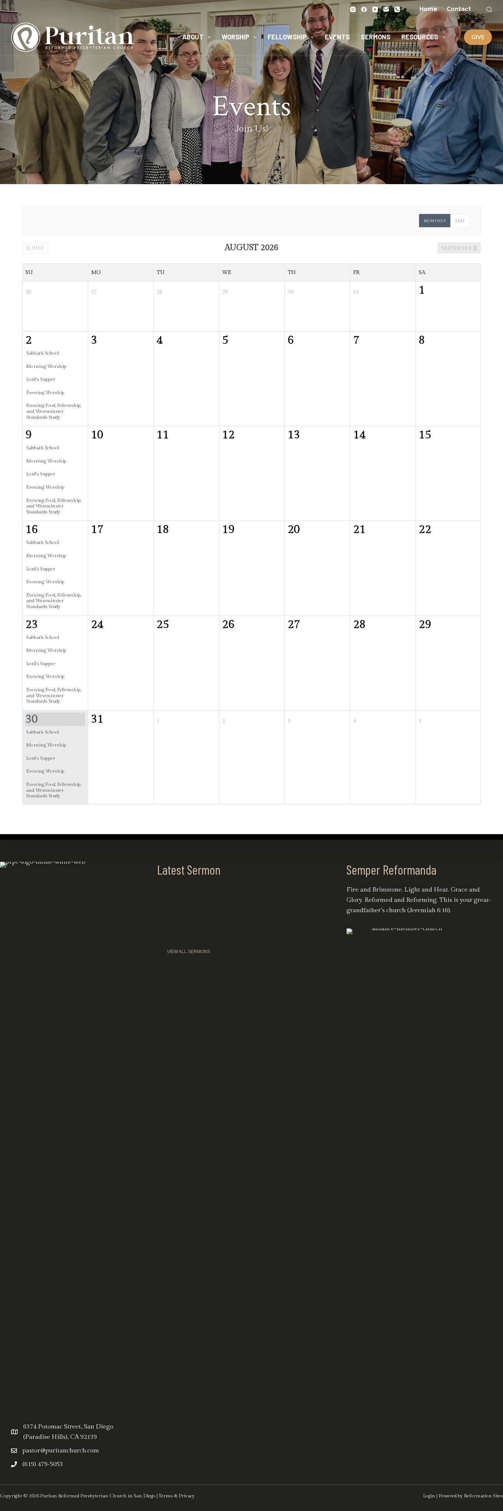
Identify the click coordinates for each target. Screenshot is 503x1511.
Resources (419, 37)
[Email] (386, 9)
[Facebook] (364, 9)
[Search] (489, 9)
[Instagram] (353, 9)
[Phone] (397, 9)
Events (337, 37)
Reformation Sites (483, 1496)
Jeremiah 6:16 (428, 910)
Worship (235, 37)
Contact (459, 9)
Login (429, 1496)
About (193, 37)
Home (428, 9)
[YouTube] (375, 9)
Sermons (375, 37)
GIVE (478, 37)
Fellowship (287, 37)
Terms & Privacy (177, 1496)
